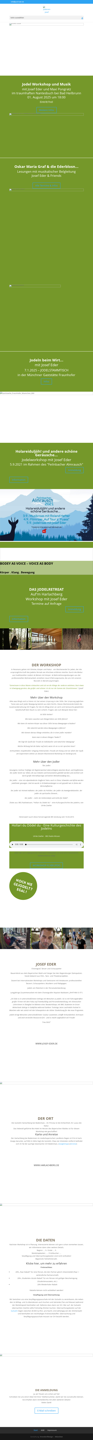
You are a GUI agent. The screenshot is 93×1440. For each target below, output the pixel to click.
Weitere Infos (46, 110)
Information (18, 479)
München (59, 1437)
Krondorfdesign (46, 1437)
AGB (42, 1430)
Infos (46, 381)
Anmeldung (74, 470)
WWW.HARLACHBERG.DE (46, 1165)
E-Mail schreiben (46, 1410)
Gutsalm (14, 1311)
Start (36, 1430)
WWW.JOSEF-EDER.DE (46, 1043)
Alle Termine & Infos (46, 185)
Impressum (52, 1430)
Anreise (73, 1144)
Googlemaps (64, 1144)
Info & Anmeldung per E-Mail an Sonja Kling (46, 66)
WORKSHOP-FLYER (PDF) (46, 865)
